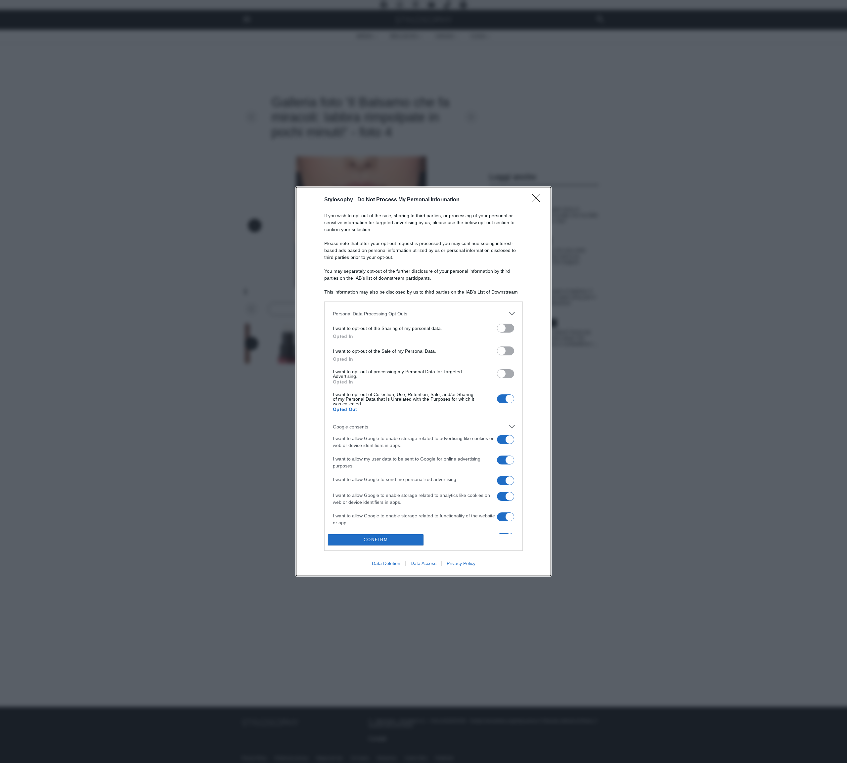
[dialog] (423, 381)
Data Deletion (386, 563)
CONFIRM (376, 539)
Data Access (423, 563)
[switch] (505, 328)
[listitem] (423, 313)
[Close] (538, 200)
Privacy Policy (461, 563)
